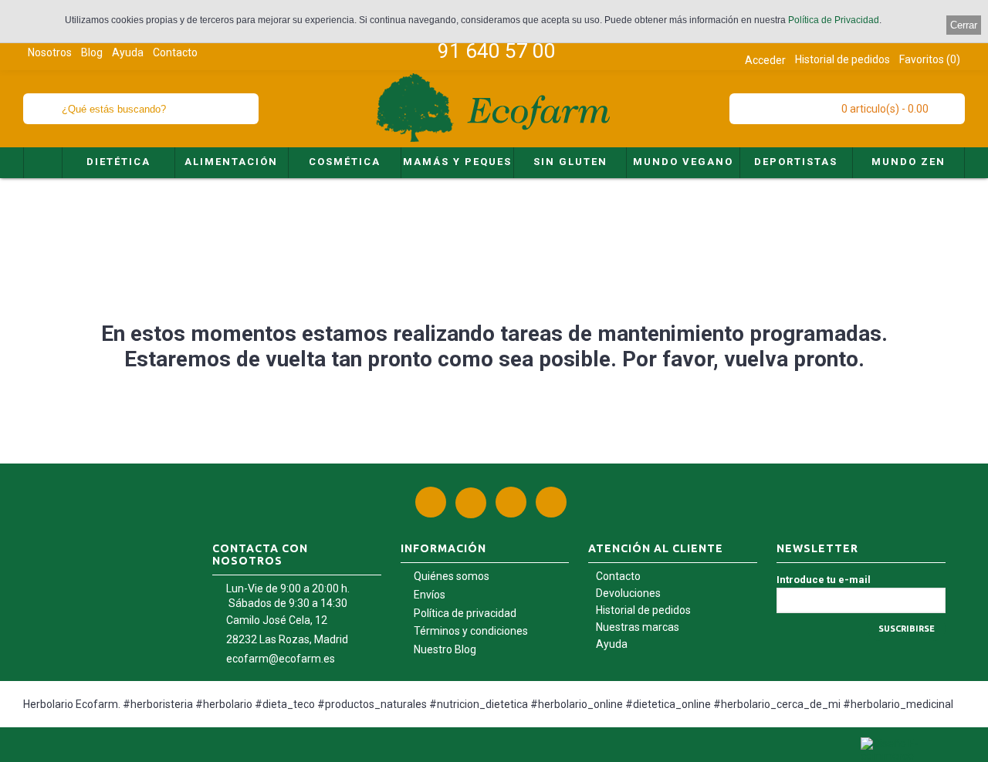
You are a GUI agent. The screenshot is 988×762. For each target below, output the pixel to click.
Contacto (618, 576)
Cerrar (963, 25)
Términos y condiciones (471, 631)
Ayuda (612, 644)
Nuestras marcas (637, 627)
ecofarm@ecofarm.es (280, 658)
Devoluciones (628, 593)
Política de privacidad (465, 613)
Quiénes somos (451, 576)
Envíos (429, 594)
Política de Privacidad (833, 20)
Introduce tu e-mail (824, 579)
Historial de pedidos (643, 610)
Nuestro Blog (445, 649)
